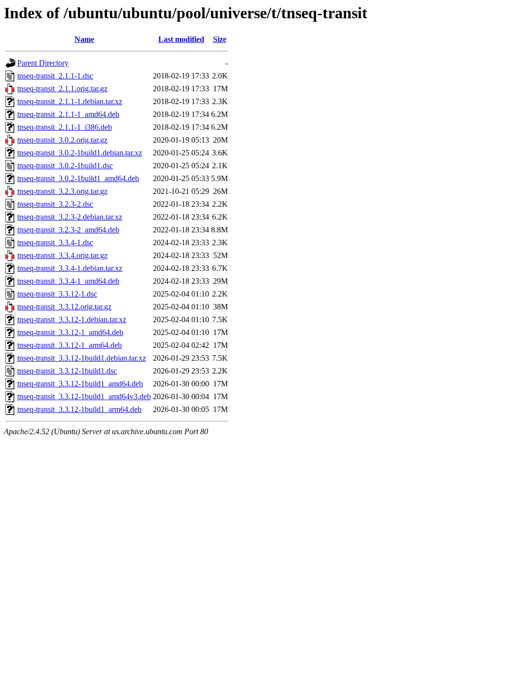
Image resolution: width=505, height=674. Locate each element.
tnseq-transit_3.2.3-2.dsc (55, 204)
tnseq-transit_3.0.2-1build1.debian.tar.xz (79, 153)
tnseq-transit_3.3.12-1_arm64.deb (69, 345)
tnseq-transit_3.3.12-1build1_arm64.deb (79, 409)
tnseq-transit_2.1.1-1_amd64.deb (68, 114)
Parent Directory (43, 63)
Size (219, 39)
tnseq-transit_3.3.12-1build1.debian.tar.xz (81, 358)
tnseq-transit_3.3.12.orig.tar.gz (64, 306)
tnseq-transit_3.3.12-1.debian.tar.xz (71, 319)
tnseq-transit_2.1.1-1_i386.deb (64, 127)
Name (84, 39)
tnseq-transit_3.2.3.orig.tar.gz (62, 191)
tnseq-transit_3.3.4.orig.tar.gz (62, 255)
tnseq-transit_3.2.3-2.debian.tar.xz (69, 217)
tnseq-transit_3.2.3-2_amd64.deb (68, 229)
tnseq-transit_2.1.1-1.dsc (55, 76)
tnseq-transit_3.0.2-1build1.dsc (65, 165)
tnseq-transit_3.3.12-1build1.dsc (67, 371)
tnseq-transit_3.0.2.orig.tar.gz (62, 140)
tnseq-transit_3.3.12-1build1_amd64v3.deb (84, 396)
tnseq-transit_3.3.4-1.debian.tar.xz (69, 268)
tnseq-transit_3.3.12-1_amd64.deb (70, 332)
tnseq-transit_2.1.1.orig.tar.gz (62, 88)
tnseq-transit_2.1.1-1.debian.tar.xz (69, 101)
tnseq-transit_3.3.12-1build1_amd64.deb (80, 383)
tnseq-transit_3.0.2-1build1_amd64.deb (78, 178)
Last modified (181, 39)
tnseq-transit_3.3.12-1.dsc (57, 294)
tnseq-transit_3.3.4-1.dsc (55, 242)
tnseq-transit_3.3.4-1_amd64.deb (68, 281)
